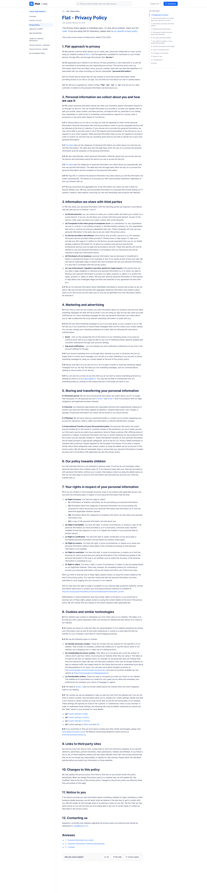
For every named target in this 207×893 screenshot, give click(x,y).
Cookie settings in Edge (78, 714)
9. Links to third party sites (81, 744)
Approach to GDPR (36, 29)
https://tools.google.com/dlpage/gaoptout (91, 673)
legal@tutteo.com (81, 826)
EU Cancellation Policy (37, 53)
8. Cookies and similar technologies (88, 612)
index (64, 31)
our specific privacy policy (125, 31)
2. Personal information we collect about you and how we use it (101, 99)
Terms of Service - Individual (39, 45)
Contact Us (172, 4)
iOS (97, 724)
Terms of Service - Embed (38, 49)
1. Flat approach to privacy (81, 46)
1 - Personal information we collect (79, 840)
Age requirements (35, 33)
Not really (118, 857)
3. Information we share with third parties (92, 202)
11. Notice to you (74, 792)
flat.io (88, 54)
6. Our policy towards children (84, 461)
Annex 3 (79, 687)
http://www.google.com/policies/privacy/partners (85, 670)
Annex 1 (100, 399)
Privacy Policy (34, 25)
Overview (32, 16)
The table (69, 145)
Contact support (133, 857)
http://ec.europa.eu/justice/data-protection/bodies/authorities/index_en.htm (93, 591)
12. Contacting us (75, 818)
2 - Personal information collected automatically (85, 844)
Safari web (88, 724)
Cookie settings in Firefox (78, 717)
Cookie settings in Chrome (79, 721)
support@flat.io (89, 379)
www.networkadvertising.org (74, 735)
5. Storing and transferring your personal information (100, 391)
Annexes (68, 835)
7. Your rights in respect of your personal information (100, 487)
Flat (63, 11)
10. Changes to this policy (81, 769)
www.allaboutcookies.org (72, 732)
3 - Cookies (70, 847)
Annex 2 (111, 399)
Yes (108, 857)
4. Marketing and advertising (83, 305)
